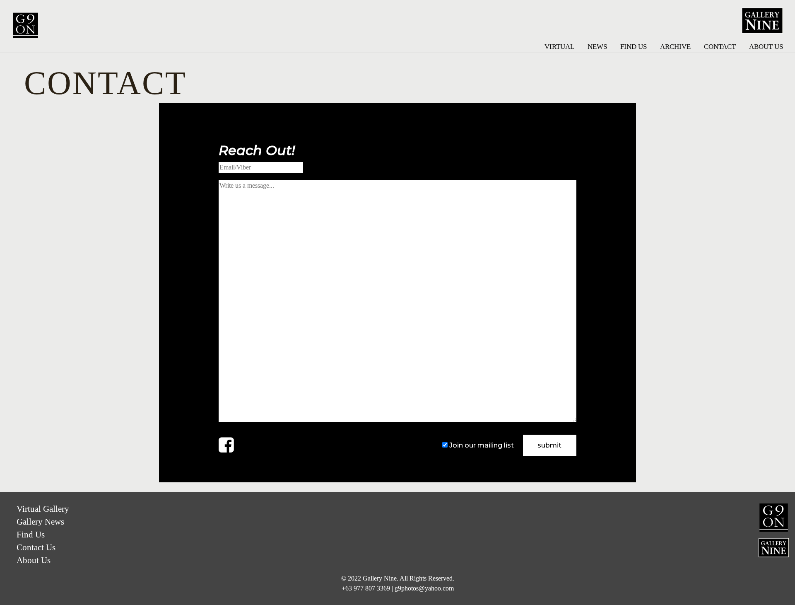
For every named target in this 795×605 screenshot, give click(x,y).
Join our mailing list (481, 445)
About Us (766, 47)
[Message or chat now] (226, 444)
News (597, 47)
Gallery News (40, 521)
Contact (720, 47)
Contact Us (36, 547)
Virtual (559, 47)
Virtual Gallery (43, 508)
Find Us (633, 47)
